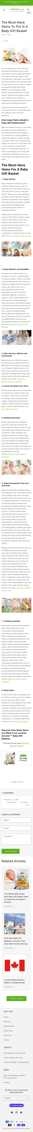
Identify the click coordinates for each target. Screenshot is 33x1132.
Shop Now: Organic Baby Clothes (18, 236)
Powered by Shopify (24, 1128)
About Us (7, 1021)
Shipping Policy (9, 1026)
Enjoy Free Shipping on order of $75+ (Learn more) (15, 1077)
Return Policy (8, 1031)
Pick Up (6, 1040)
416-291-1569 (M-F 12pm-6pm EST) (16, 1062)
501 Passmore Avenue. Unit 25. (15, 1053)
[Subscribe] (27, 1098)
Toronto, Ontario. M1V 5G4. (13, 1058)
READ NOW (8, 906)
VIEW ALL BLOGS (16, 999)
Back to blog (17, 782)
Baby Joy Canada (13, 1128)
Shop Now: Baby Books (20, 721)
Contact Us (7, 1035)
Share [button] (6, 41)
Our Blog (7, 1082)
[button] (4, 10)
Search (6, 1017)
